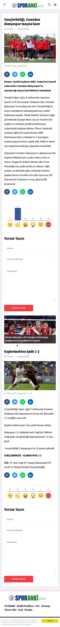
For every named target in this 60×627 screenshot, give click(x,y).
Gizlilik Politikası (25, 606)
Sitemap (45, 606)
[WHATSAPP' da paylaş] (22, 74)
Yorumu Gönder (19, 308)
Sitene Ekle (10, 609)
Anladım (50, 621)
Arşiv (20, 609)
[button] (55, 5)
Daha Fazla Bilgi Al (25, 624)
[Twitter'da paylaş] (15, 74)
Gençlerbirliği (23, 28)
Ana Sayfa (8, 28)
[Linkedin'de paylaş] (30, 74)
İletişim (28, 609)
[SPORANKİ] (30, 597)
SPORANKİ (9, 606)
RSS (38, 606)
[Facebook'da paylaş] (7, 74)
